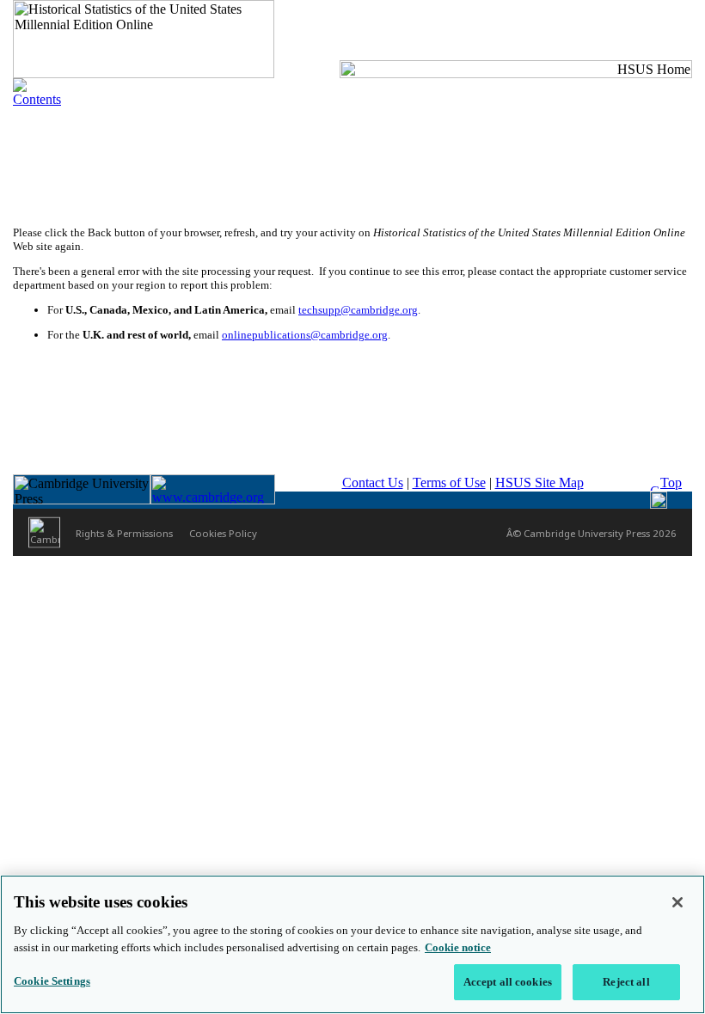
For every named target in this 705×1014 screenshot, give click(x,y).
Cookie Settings (52, 980)
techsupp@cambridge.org (358, 309)
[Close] (677, 902)
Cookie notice (458, 947)
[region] (352, 944)
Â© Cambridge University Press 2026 (591, 532)
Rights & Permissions (124, 532)
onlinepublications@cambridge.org (305, 334)
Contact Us (372, 482)
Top (671, 482)
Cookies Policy (223, 532)
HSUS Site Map (539, 482)
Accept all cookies (507, 981)
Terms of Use (449, 482)
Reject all (626, 981)
